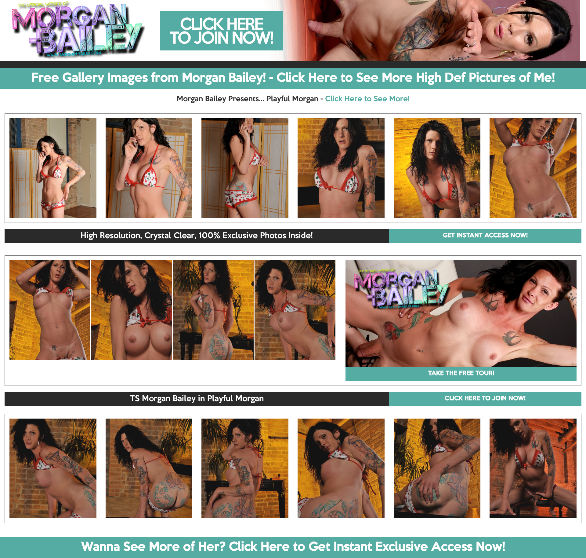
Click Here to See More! (367, 99)
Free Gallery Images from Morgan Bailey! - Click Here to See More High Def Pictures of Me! (293, 78)
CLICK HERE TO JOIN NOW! (485, 398)
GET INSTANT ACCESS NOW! (485, 235)
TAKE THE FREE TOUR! (461, 373)
